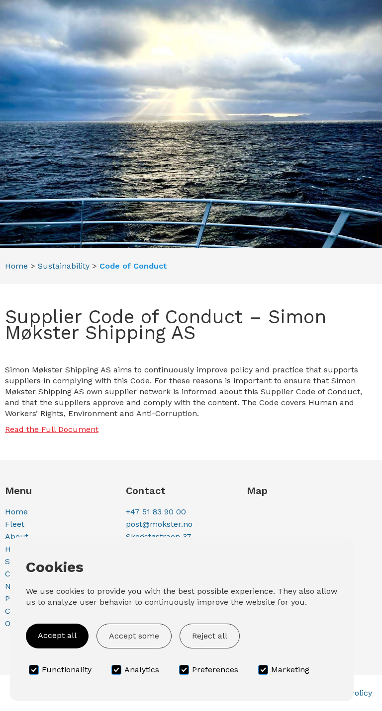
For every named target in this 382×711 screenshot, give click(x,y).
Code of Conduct (133, 266)
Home (16, 266)
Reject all (209, 635)
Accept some (134, 635)
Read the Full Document (51, 429)
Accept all (57, 635)
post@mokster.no (159, 524)
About (16, 536)
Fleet (14, 524)
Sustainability (64, 266)
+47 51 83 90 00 (156, 511)
